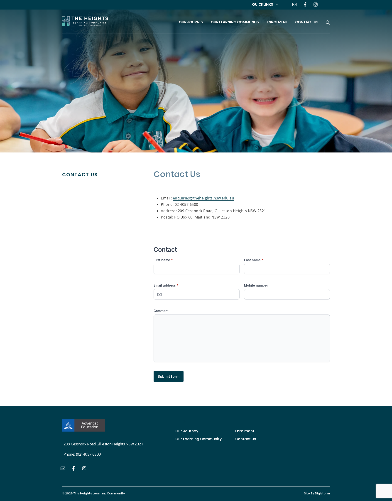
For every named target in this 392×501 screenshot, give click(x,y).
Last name (252, 260)
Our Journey (191, 22)
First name (162, 260)
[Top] (83, 425)
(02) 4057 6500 (88, 454)
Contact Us (306, 22)
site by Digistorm (317, 493)
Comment (161, 311)
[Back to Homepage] (85, 21)
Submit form (168, 376)
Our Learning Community (235, 22)
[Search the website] (328, 21)
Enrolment (277, 22)
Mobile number (256, 285)
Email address (165, 285)
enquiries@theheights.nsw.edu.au (203, 198)
